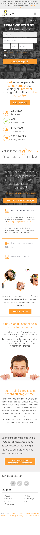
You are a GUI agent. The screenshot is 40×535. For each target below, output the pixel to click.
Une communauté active (22, 210)
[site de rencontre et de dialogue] (12, 13)
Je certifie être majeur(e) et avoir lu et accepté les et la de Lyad (18, 51)
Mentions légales (17, 513)
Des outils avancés (20, 256)
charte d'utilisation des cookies (18, 52)
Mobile (27, 496)
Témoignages (29, 499)
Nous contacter (34, 516)
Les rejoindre (20, 102)
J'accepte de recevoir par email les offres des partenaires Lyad (17, 56)
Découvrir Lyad (19, 311)
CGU (5, 52)
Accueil (7, 496)
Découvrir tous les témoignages (20, 200)
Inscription (8, 499)
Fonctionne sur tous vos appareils (19, 245)
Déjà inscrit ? (33, 20)
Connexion (8, 501)
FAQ (26, 501)
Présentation (9, 504)
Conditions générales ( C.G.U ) (17, 516)
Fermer (22, 8)
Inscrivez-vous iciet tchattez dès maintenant (20, 461)
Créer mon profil (20, 61)
